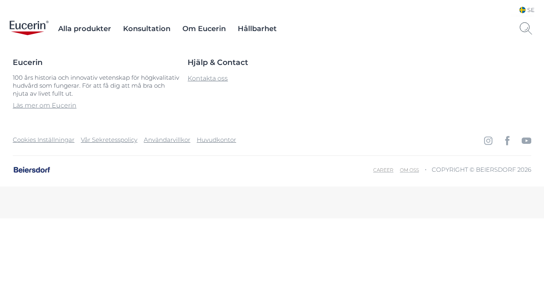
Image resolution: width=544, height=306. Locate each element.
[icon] (488, 140)
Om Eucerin (204, 28)
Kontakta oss (208, 78)
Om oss (409, 170)
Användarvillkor (167, 139)
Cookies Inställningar (43, 139)
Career (383, 170)
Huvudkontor (216, 139)
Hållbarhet (257, 28)
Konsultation (146, 28)
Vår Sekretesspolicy (109, 139)
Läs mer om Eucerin (44, 105)
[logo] (29, 29)
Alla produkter (84, 28)
